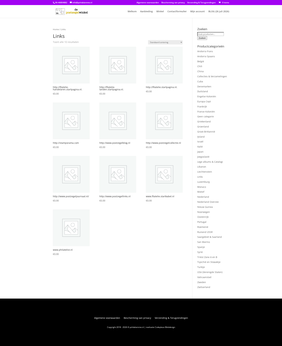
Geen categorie (205, 116)
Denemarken (204, 86)
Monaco (201, 186)
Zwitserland (203, 287)
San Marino (203, 241)
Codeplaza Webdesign (165, 327)
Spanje (201, 247)
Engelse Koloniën (206, 96)
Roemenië (202, 226)
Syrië (200, 252)
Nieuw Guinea (205, 206)
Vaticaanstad (204, 277)
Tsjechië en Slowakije (208, 262)
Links (200, 176)
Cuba (200, 81)
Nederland (203, 196)
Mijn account (197, 11)
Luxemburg (203, 181)
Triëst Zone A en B (207, 257)
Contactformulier (177, 11)
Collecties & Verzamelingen (212, 76)
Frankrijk (202, 106)
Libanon (201, 166)
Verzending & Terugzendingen (201, 3)
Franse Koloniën (206, 111)
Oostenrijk (203, 216)
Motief (200, 191)
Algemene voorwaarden (148, 3)
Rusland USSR (205, 232)
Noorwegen (203, 211)
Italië (200, 146)
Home (56, 29)
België (200, 61)
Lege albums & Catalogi (210, 161)
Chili (199, 66)
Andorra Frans (205, 51)
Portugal (201, 221)
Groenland (203, 126)
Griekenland (204, 121)
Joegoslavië (203, 156)
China (200, 71)
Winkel (160, 11)
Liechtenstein (204, 171)
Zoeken (202, 38)
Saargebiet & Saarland (209, 236)
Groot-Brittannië (206, 131)
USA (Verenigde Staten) (209, 272)
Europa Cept (204, 101)
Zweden (201, 282)
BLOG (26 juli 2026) (218, 11)
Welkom (132, 11)
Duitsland (202, 91)
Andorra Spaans (206, 56)
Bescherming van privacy (173, 3)
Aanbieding (146, 11)
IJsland (201, 136)
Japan (200, 151)
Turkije (201, 267)
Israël (200, 141)
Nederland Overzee (208, 201)
